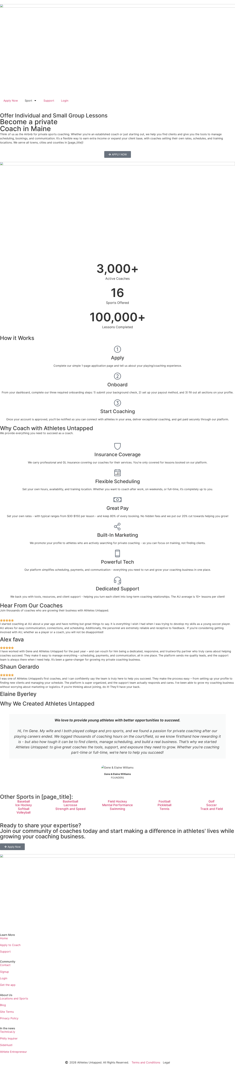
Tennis (164, 809)
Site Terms (7, 1011)
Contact (5, 965)
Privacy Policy (9, 1018)
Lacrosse (70, 805)
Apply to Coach (10, 945)
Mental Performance (117, 805)
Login (64, 100)
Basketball (70, 801)
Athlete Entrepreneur (13, 1051)
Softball (23, 809)
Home (4, 938)
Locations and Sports (14, 998)
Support (49, 100)
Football (164, 801)
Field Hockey (117, 801)
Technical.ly (7, 1031)
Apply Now (10, 100)
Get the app (7, 985)
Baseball (23, 801)
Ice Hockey (23, 805)
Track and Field (211, 809)
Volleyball (23, 812)
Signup (4, 971)
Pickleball (164, 805)
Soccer (211, 805)
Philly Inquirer (9, 1038)
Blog (3, 1005)
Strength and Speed (70, 809)
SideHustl (6, 1045)
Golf (212, 801)
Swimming (117, 809)
